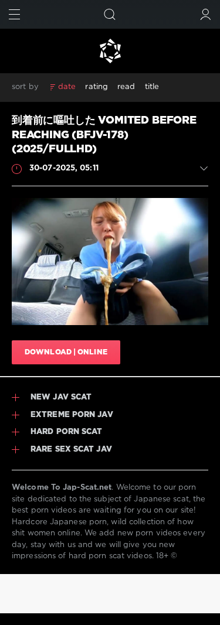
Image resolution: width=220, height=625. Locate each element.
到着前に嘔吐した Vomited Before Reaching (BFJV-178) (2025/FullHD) (104, 135)
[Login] (205, 14)
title (152, 87)
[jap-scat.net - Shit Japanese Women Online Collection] (110, 51)
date (67, 87)
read (126, 87)
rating (96, 87)
